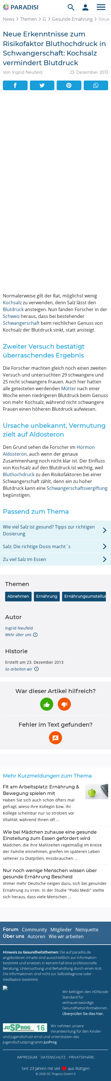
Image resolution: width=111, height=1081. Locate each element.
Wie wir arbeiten (66, 936)
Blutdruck (13, 309)
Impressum (27, 1057)
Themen (28, 19)
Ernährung (46, 596)
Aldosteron (15, 454)
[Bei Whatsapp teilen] (96, 85)
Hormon (86, 447)
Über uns (13, 936)
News (8, 19)
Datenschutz (53, 1057)
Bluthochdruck (18, 474)
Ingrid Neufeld (19, 628)
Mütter (68, 388)
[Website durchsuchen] (71, 7)
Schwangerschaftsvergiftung (77, 488)
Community (34, 929)
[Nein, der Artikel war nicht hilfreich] (64, 704)
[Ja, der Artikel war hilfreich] (46, 704)
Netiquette (86, 929)
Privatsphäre (81, 1057)
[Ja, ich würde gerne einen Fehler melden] (55, 737)
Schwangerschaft (21, 323)
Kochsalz (12, 302)
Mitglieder (61, 929)
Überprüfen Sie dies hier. (83, 1013)
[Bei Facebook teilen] (15, 85)
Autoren (36, 936)
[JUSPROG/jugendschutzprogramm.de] (25, 1027)
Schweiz (11, 316)
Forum (10, 929)
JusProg (50, 1042)
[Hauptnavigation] (101, 7)
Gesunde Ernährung (72, 19)
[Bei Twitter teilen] (42, 85)
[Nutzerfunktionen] (85, 7)
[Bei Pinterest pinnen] (69, 85)
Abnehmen (18, 596)
